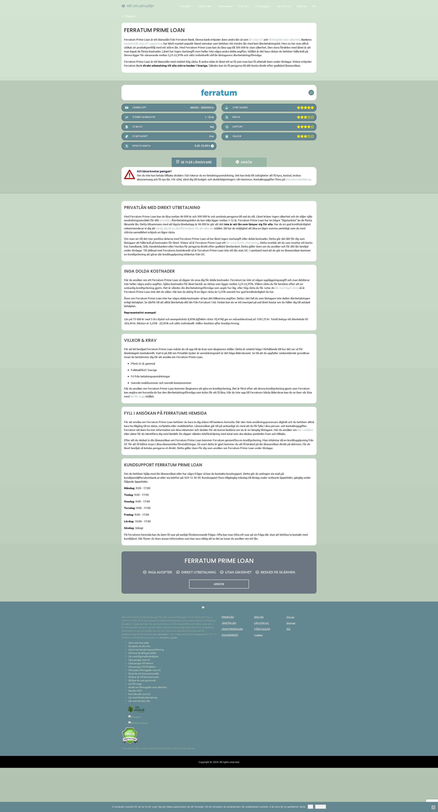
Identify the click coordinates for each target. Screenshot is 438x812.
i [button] (212, 146)
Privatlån (185, 6)
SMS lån (243, 6)
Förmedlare (225, 6)
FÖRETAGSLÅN (262, 628)
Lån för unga (134, 683)
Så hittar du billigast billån (142, 652)
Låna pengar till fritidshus (142, 666)
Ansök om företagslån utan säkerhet (147, 687)
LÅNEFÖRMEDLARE (232, 628)
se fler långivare (196, 162)
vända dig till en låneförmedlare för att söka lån (184, 228)
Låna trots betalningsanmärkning (146, 649)
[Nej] (433, 807)
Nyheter (302, 6)
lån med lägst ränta (286, 287)
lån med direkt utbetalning (242, 242)
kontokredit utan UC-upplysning (143, 43)
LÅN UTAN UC (261, 622)
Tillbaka (129, 16)
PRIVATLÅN (228, 616)
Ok (310, 806)
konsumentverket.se (298, 179)
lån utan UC (256, 39)
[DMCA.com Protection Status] (129, 735)
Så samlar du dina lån (139, 646)
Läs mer (320, 806)
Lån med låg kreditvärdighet (143, 656)
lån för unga (137, 396)
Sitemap (290, 622)
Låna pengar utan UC (139, 659)
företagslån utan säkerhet (284, 39)
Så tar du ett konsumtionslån (143, 673)
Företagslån (262, 6)
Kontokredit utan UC (139, 693)
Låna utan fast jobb (138, 642)
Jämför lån (205, 6)
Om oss (290, 616)
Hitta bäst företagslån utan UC (144, 670)
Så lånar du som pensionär (142, 680)
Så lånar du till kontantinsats (143, 676)
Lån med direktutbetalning (142, 697)
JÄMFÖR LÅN (229, 622)
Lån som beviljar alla (139, 700)
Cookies (258, 634)
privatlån (165, 220)
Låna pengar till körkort (140, 663)
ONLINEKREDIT (230, 634)
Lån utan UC (284, 6)
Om (314, 6)
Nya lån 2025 (135, 690)
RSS (288, 628)
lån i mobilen (305, 429)
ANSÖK (246, 162)
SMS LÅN (258, 616)
